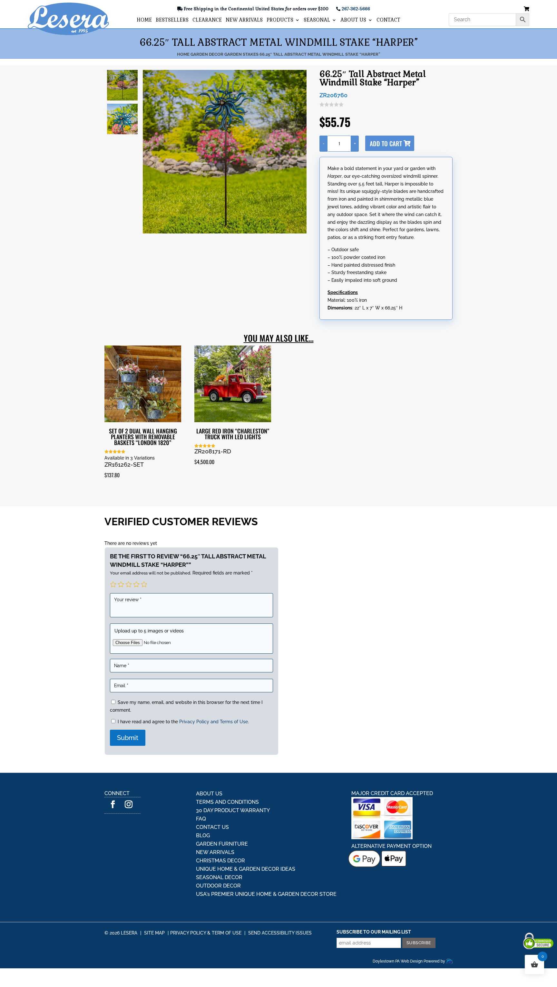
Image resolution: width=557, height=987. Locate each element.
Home (183, 54)
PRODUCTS (280, 20)
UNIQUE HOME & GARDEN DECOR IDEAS (245, 869)
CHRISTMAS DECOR (220, 861)
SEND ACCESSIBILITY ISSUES (280, 932)
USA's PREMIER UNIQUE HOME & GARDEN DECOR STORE (266, 894)
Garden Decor (207, 54)
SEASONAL (317, 20)
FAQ (201, 819)
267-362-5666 (356, 9)
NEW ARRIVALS (244, 20)
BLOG (203, 835)
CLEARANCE (207, 20)
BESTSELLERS (172, 20)
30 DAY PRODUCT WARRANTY (233, 810)
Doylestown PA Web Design (398, 961)
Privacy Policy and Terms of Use (213, 721)
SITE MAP (154, 932)
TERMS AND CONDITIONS (227, 802)
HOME (144, 20)
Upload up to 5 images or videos (149, 630)
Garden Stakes (241, 54)
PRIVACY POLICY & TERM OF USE (205, 932)
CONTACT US (212, 827)
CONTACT (388, 20)
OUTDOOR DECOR (218, 886)
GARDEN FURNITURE (222, 844)
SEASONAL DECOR (219, 877)
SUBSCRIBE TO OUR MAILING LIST (374, 932)
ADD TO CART (386, 143)
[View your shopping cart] (526, 9)
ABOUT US (353, 20)
